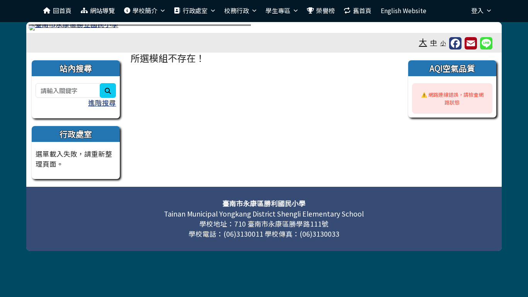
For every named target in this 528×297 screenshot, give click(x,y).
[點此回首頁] (264, 27)
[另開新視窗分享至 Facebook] (455, 43)
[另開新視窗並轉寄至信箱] (471, 43)
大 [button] (423, 42)
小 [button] (443, 43)
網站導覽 (102, 10)
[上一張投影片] (47, 29)
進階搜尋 (102, 103)
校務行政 (236, 10)
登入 (477, 10)
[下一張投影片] (481, 29)
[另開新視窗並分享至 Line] (486, 43)
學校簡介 (145, 10)
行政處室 (195, 10)
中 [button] (433, 42)
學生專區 (278, 10)
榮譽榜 (325, 10)
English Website (403, 10)
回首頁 (62, 10)
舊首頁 (362, 10)
